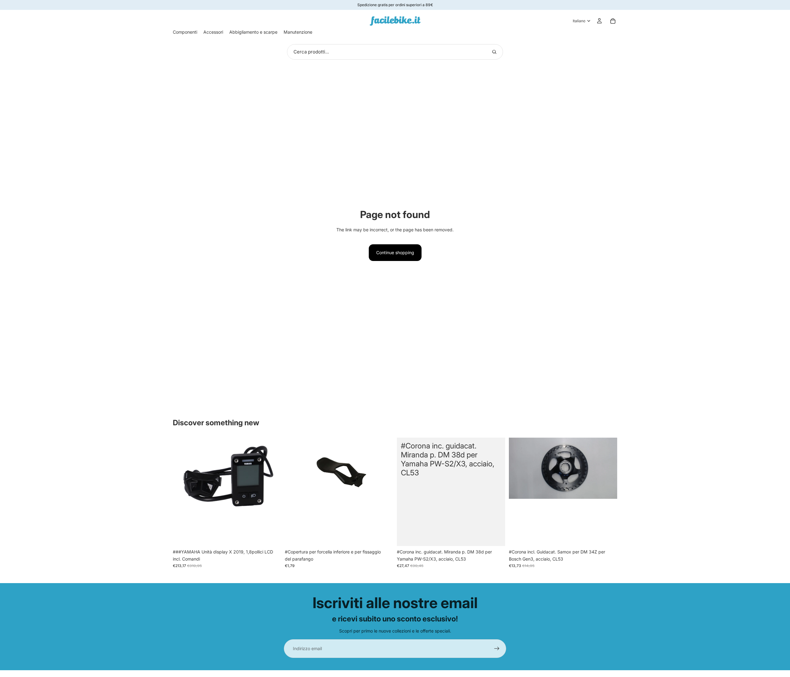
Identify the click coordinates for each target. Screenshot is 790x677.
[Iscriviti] (496, 648)
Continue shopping (395, 252)
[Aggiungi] (271, 536)
